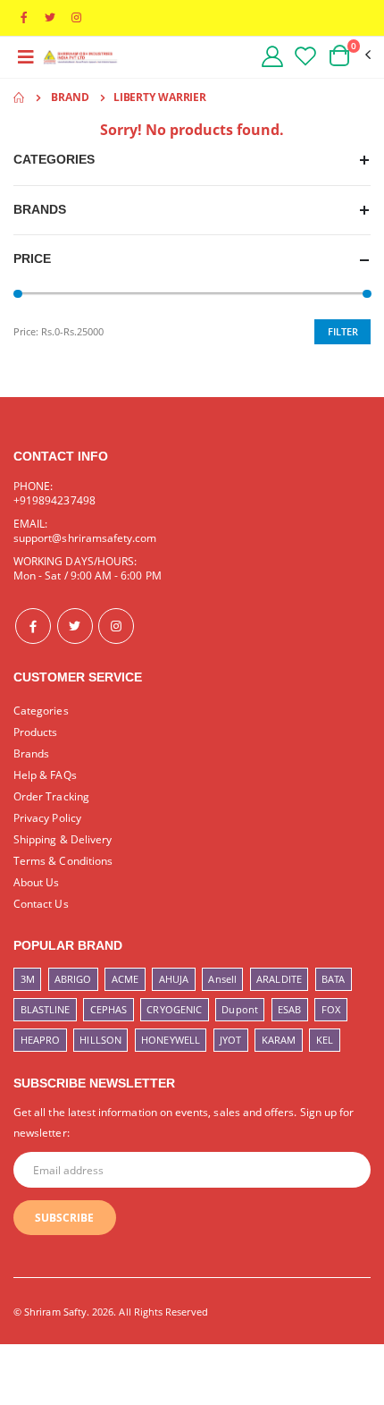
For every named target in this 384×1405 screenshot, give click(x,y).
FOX (330, 1009)
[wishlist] (305, 55)
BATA (333, 979)
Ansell (222, 979)
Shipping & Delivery (62, 839)
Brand (69, 97)
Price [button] (32, 259)
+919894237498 (54, 500)
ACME (125, 979)
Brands (31, 753)
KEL (324, 1039)
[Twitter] (75, 626)
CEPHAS (108, 1009)
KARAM (279, 1039)
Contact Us (41, 903)
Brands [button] (39, 209)
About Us (36, 882)
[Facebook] (33, 626)
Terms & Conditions (63, 860)
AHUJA (173, 979)
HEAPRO (40, 1039)
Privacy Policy (47, 817)
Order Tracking (51, 796)
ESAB (289, 1009)
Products (35, 731)
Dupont (239, 1009)
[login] (271, 55)
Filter (343, 331)
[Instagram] (116, 626)
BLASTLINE (46, 1009)
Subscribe (64, 1217)
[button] (349, 55)
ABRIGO (72, 979)
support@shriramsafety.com (84, 537)
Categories (41, 710)
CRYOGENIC (174, 1009)
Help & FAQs (45, 774)
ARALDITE (278, 979)
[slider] (17, 294)
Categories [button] (54, 159)
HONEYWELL (170, 1039)
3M (28, 979)
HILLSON (100, 1039)
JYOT (230, 1039)
